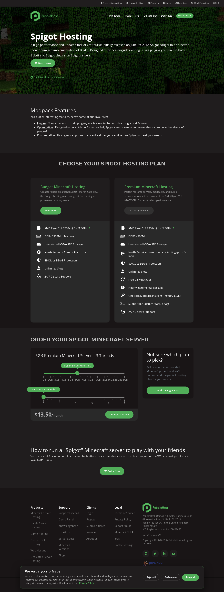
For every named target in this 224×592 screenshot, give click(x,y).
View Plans (51, 210)
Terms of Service (124, 513)
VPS (137, 15)
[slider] (77, 373)
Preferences (171, 577)
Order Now (44, 63)
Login (89, 513)
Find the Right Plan (168, 390)
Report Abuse (122, 526)
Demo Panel (66, 519)
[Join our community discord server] (146, 553)
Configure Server (119, 414)
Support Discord (69, 513)
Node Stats (182, 3)
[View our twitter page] (155, 553)
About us (92, 538)
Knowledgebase (68, 526)
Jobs (117, 538)
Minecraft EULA (123, 532)
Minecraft (114, 15)
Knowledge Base (136, 3)
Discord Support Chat (112, 3)
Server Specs (66, 538)
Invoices (91, 532)
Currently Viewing (139, 210)
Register (91, 519)
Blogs (62, 555)
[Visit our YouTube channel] (173, 553)
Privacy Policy (122, 519)
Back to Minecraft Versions (50, 77)
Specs (168, 3)
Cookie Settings (123, 545)
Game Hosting (39, 534)
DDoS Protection (201, 3)
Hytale (127, 15)
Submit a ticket (95, 526)
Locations (65, 532)
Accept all (190, 577)
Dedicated (166, 15)
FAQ (217, 3)
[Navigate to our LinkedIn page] (164, 553)
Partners (154, 3)
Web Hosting (38, 550)
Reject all (151, 577)
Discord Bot (150, 15)
